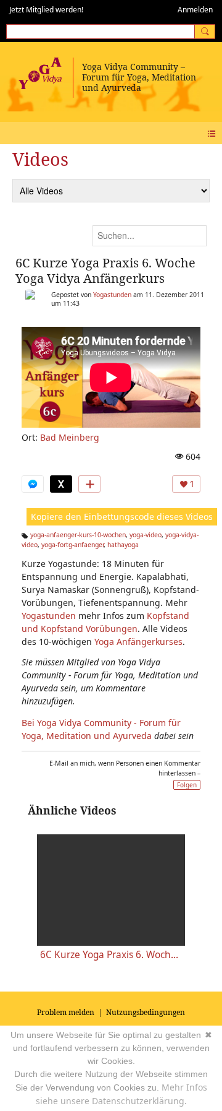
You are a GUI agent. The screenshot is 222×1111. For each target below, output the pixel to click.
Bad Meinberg (69, 437)
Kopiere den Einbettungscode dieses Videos (122, 516)
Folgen (187, 784)
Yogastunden (112, 294)
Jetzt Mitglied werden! (46, 9)
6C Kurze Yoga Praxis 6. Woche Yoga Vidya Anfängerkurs (105, 270)
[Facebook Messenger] (33, 484)
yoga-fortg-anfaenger (72, 544)
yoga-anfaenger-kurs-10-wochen (78, 534)
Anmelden (195, 9)
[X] (61, 484)
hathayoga (123, 544)
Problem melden (65, 1012)
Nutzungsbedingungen (145, 1012)
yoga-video (146, 534)
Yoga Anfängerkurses (138, 641)
